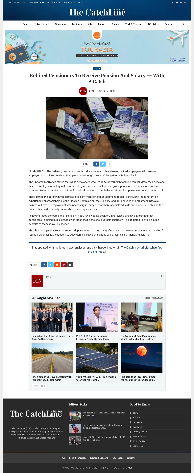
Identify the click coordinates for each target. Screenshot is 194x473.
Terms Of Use (44, 2)
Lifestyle (152, 24)
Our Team (17, 2)
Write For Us (67, 2)
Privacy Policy (56, 2)
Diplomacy (60, 24)
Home (25, 24)
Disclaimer (34, 2)
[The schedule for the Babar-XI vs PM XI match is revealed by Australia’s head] (75, 416)
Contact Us (78, 2)
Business (77, 24)
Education (117, 458)
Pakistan (97, 69)
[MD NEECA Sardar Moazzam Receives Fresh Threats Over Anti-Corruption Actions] (97, 317)
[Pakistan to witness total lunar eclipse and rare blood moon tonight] (142, 358)
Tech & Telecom (133, 24)
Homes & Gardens (99, 458)
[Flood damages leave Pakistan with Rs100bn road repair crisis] (53, 358)
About (10, 2)
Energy (102, 24)
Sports (168, 24)
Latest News (41, 24)
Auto (89, 24)
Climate (115, 24)
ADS (130, 468)
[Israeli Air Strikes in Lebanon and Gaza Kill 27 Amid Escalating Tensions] (75, 440)
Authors (25, 2)
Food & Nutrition (77, 458)
